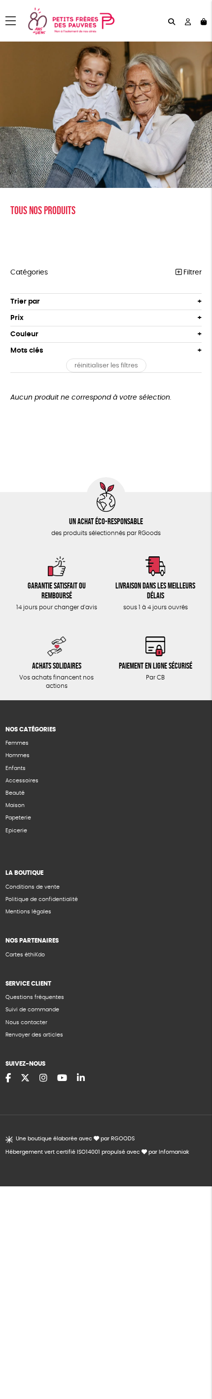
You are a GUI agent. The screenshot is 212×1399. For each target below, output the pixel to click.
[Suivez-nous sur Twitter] (25, 1078)
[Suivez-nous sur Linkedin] (81, 1078)
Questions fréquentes (34, 997)
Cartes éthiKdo (25, 954)
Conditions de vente (32, 887)
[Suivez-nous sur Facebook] (8, 1078)
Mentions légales (28, 911)
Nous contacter (26, 1022)
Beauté (15, 793)
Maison (15, 805)
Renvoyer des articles (34, 1035)
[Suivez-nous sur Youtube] (62, 1078)
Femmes (17, 743)
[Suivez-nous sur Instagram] (43, 1078)
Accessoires (21, 780)
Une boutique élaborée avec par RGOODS (75, 1138)
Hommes (17, 755)
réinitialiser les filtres (106, 365)
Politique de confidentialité (41, 899)
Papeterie (18, 817)
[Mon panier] (204, 21)
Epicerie (16, 830)
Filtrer (191, 272)
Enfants (15, 768)
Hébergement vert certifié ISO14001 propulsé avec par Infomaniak (97, 1152)
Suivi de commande (32, 1009)
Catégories (29, 272)
